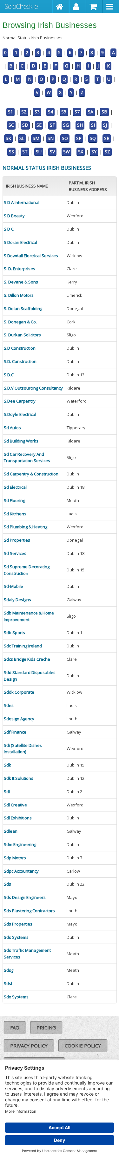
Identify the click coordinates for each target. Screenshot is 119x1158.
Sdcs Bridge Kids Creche (27, 659)
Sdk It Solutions (18, 778)
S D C (9, 229)
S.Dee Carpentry (20, 401)
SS (11, 152)
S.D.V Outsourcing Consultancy (33, 388)
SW (66, 152)
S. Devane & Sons (21, 282)
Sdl (7, 791)
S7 (77, 112)
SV (52, 152)
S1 (10, 112)
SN (51, 138)
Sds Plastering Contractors (29, 910)
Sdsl (8, 983)
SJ (105, 125)
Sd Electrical (15, 487)
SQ (93, 138)
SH (80, 125)
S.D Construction (20, 348)
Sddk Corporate (19, 692)
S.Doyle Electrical (20, 414)
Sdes (9, 705)
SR (106, 138)
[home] (60, 6)
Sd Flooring (14, 500)
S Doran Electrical (20, 242)
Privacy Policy (29, 1045)
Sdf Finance (15, 732)
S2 (23, 112)
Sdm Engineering (20, 844)
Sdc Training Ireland (23, 646)
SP (79, 138)
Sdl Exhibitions (18, 818)
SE (39, 125)
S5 (63, 112)
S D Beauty (14, 216)
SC (11, 125)
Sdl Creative (15, 805)
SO (65, 138)
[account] (77, 6)
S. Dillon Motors (19, 295)
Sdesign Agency (19, 719)
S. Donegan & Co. (20, 322)
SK (8, 138)
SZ (107, 152)
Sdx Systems (16, 997)
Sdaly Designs (17, 599)
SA (90, 112)
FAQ (14, 1027)
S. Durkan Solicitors (22, 335)
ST (25, 152)
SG (66, 125)
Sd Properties (17, 540)
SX (80, 152)
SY (93, 152)
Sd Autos (12, 427)
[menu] (110, 6)
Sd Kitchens (15, 514)
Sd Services (15, 553)
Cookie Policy (83, 1045)
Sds (7, 884)
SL (21, 138)
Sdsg (8, 970)
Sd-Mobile (13, 586)
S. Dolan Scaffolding (23, 308)
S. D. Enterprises (19, 268)
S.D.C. (9, 375)
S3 (37, 112)
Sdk (7, 765)
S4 (50, 112)
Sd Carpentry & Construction (31, 474)
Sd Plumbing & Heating (25, 527)
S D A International (21, 202)
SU (39, 152)
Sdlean (10, 831)
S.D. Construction (20, 361)
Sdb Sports (14, 632)
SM (36, 138)
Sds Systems (16, 937)
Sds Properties (18, 924)
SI (93, 125)
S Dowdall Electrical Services (31, 255)
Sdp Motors (15, 858)
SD (25, 125)
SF (52, 125)
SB (104, 112)
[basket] (94, 6)
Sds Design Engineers (25, 897)
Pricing (46, 1027)
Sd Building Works (21, 441)
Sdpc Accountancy (21, 871)
